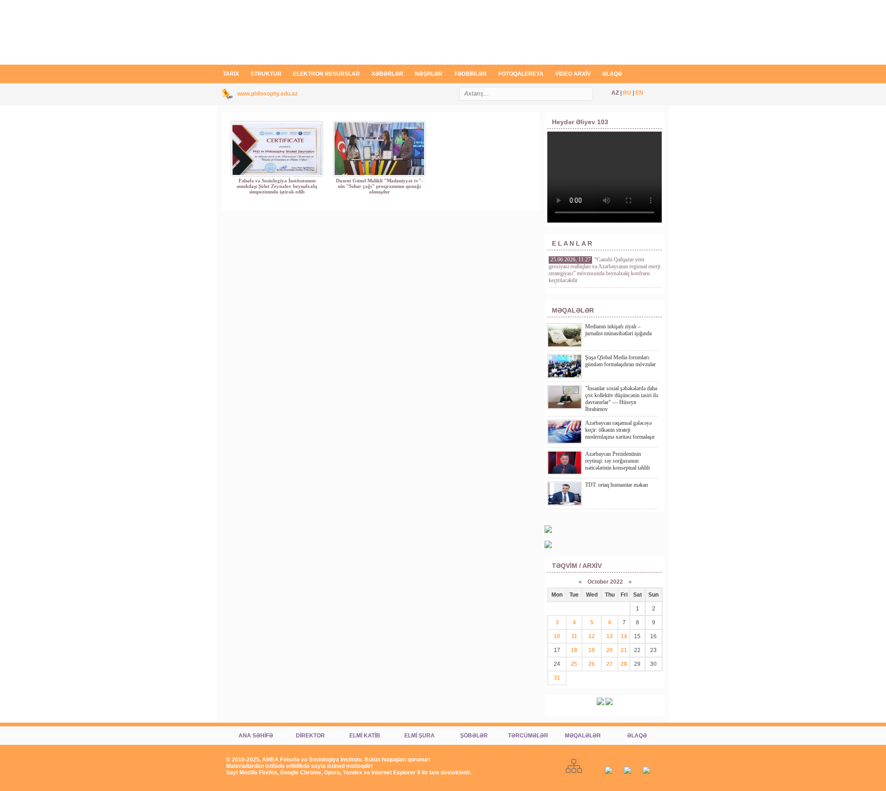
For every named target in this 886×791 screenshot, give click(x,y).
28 (624, 664)
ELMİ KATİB (364, 735)
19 (591, 650)
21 (624, 650)
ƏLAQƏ (612, 74)
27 (609, 664)
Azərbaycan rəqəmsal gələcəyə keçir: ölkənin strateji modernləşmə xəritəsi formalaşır (620, 430)
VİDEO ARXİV (573, 74)
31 (557, 678)
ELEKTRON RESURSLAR (326, 74)
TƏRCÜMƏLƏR (528, 735)
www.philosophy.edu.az (267, 94)
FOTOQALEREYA (521, 74)
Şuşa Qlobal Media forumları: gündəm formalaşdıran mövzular (620, 361)
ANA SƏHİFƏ (256, 735)
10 (557, 636)
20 (609, 650)
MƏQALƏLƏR (583, 735)
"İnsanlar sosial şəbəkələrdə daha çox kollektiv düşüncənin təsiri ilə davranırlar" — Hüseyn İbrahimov (621, 398)
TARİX (231, 74)
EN (639, 93)
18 (574, 650)
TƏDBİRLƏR (470, 74)
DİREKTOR (310, 735)
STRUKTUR (266, 74)
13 (609, 636)
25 (574, 664)
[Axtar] (589, 98)
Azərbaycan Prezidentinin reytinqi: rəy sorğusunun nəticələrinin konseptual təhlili (617, 461)
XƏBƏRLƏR (387, 74)
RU (627, 93)
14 (624, 636)
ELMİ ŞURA (419, 735)
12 (591, 636)
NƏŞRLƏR (429, 74)
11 (574, 636)
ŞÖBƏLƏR (474, 735)
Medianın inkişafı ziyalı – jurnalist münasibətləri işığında (618, 330)
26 (591, 664)
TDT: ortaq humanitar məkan (616, 485)
